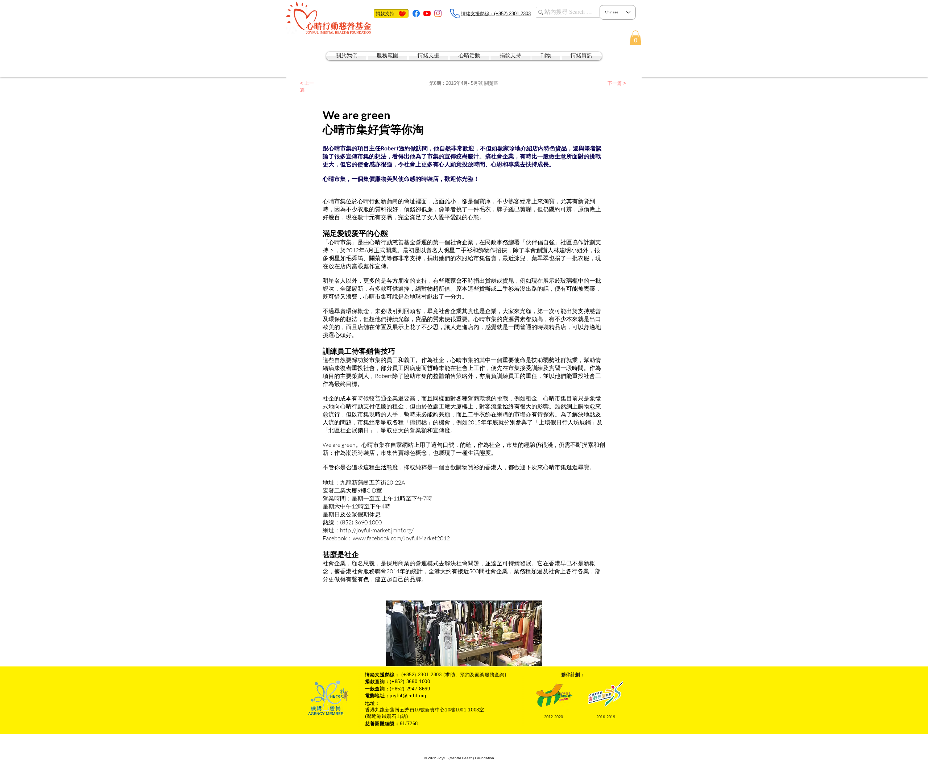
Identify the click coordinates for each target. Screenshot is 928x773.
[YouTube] (427, 13)
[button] (635, 37)
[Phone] (454, 13)
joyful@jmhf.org (408, 695)
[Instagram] (438, 13)
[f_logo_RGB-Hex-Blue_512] (416, 13)
